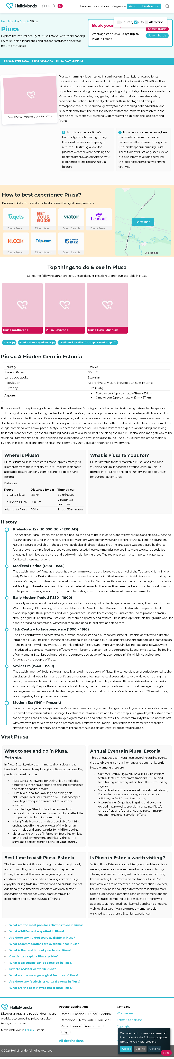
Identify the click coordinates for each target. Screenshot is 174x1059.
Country (127, 22)
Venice (76, 1026)
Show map (143, 222)
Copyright (123, 1026)
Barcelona (68, 1020)
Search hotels (157, 35)
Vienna (106, 1014)
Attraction (156, 22)
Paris (64, 1026)
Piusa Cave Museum (69, 61)
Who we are (125, 1013)
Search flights (157, 29)
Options (154, 1048)
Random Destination (144, 6)
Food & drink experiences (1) (37, 342)
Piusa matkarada (16, 61)
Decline (140, 1048)
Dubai (92, 1014)
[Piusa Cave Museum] (107, 305)
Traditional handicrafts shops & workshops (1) (87, 342)
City (141, 22)
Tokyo (65, 1032)
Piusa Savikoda (42, 61)
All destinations (71, 1041)
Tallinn (29, 1030)
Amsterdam (94, 1026)
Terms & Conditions (129, 1020)
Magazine (119, 6)
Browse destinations (94, 6)
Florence (102, 1020)
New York (86, 1020)
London (79, 1014)
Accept (126, 1048)
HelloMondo (9, 21)
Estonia (24, 21)
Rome (65, 1014)
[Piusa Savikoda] (65, 305)
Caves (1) (9, 342)
